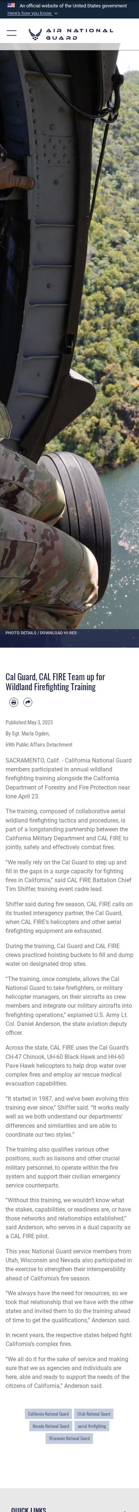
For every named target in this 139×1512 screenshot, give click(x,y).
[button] (33, 13)
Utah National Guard (93, 1413)
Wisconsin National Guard (69, 1438)
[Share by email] (27, 702)
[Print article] (13, 702)
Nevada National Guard (51, 1426)
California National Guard (48, 1413)
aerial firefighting (92, 1426)
